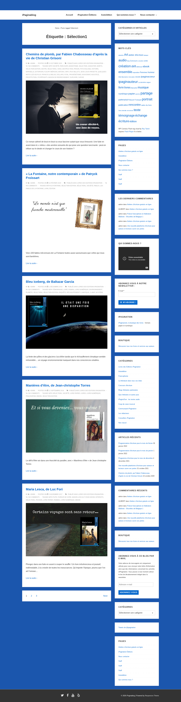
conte (145, 61)
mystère (99, 292)
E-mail (121, 291)
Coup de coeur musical (126, 404)
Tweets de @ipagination (126, 627)
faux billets (75, 72)
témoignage (58, 289)
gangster (92, 66)
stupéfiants (42, 77)
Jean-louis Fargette (89, 72)
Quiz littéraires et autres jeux (128, 395)
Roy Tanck (146, 129)
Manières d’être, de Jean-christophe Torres (58, 385)
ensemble (125, 72)
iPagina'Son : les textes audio (129, 399)
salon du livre (146, 105)
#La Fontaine (55, 186)
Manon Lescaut (78, 497)
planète (29, 292)
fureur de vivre (64, 497)
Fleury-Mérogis (51, 72)
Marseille (30, 72)
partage (146, 93)
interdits (99, 497)
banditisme (73, 66)
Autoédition (106, 15)
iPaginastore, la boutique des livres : (131, 323)
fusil (66, 74)
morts (99, 66)
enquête (62, 292)
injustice (95, 74)
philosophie (31, 396)
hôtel (119, 77)
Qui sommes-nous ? (126, 15)
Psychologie (85, 69)
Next (105, 596)
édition (52, 188)
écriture (123, 121)
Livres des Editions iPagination (90, 63)
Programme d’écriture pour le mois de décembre (135, 458)
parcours (64, 66)
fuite (55, 497)
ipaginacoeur (148, 76)
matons (61, 72)
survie (81, 77)
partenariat (123, 100)
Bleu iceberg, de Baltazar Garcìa (50, 282)
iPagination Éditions (87, 15)
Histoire (95, 69)
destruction (67, 69)
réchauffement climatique (78, 292)
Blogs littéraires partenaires (128, 390)
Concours (134, 61)
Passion (39, 500)
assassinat (86, 74)
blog (128, 61)
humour (151, 72)
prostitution (31, 77)
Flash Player (129, 131)
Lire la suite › (31, 155)
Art (126, 54)
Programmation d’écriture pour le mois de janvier (135, 451)
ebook (39, 396)
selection (83, 66)
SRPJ (67, 72)
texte (137, 110)
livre (46, 188)
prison (76, 69)
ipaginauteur (128, 82)
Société (56, 66)
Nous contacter (147, 15)
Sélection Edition (33, 69)
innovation (132, 77)
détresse (139, 67)
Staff (120, 174)
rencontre (135, 104)
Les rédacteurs (123, 413)
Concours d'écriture (125, 385)
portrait (147, 99)
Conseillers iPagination (126, 418)
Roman (71, 289)
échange (141, 115)
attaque (146, 55)
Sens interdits (122, 110)
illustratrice (125, 77)
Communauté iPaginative (127, 409)
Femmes (57, 500)
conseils (140, 61)
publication (123, 105)
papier (131, 93)
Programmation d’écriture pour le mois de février (135, 443)
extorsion (39, 72)
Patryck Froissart (134, 100)
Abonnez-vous (128, 592)
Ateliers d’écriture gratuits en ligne (130, 151)
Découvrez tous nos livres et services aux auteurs (136, 346)
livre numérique (82, 289)
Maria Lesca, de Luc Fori (44, 489)
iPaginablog (29, 15)
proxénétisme (75, 74)
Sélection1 (52, 69)
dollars (60, 74)
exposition (136, 72)
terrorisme (130, 110)
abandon (121, 55)
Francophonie (123, 376)
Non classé (122, 423)
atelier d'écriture (136, 55)
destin (44, 69)
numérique (123, 94)
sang (59, 69)
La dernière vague (144, 82)
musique (143, 87)
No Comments (34, 66)
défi (133, 66)
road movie (90, 497)
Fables (96, 186)
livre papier (75, 393)
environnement (95, 289)
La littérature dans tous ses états (130, 381)
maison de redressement (58, 77)
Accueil (69, 15)
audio (122, 60)
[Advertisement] (90, 4)
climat (92, 292)
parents (137, 94)
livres (83, 393)
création (124, 66)
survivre (74, 77)
